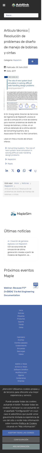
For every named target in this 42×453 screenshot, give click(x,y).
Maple (10, 164)
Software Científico (21, 370)
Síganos (21, 375)
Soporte (21, 322)
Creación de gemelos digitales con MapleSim (18, 242)
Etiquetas (21, 316)
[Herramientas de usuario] (33, 62)
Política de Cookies (28, 423)
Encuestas (21, 349)
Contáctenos (21, 378)
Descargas (21, 351)
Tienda (21, 325)
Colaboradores (21, 346)
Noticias (21, 313)
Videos (21, 354)
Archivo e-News (21, 367)
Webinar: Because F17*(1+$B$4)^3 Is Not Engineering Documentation (19, 292)
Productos (21, 319)
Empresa (21, 381)
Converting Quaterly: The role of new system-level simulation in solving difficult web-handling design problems (20, 151)
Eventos (21, 340)
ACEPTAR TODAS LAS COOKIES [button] (21, 433)
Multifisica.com (21, 373)
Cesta (21, 327)
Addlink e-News (21, 364)
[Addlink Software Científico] (20, 5)
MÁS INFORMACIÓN (21, 446)
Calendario (21, 337)
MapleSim (17, 60)
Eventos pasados (21, 343)
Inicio (21, 310)
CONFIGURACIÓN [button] (21, 440)
